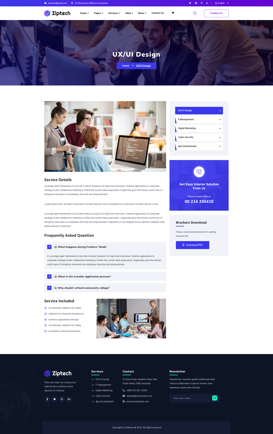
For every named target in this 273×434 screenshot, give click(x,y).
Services (113, 13)
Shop (128, 13)
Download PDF (194, 245)
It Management (186, 119)
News (141, 13)
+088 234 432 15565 (136, 390)
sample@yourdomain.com (139, 396)
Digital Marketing (187, 128)
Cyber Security (185, 137)
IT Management (103, 385)
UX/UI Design (185, 110)
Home (83, 13)
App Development (187, 146)
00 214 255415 (199, 201)
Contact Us (158, 13)
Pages (97, 13)
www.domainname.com (137, 401)
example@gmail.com (57, 3)
